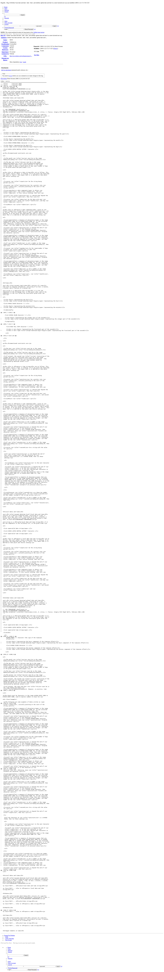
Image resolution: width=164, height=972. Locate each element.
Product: (5, 42)
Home (5, 7)
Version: (5, 47)
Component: (5, 46)
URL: (5, 56)
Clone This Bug (9, 938)
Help (6, 21)
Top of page (8, 940)
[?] (5, 16)
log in (10, 76)
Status (5, 40)
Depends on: (5, 58)
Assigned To (5, 53)
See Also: (36, 55)
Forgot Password (9, 27)
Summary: (4, 37)
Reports (7, 18)
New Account (8, 22)
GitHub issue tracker (38, 32)
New (6, 8)
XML (6, 937)
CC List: (36, 51)
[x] (58, 26)
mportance (5, 52)
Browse (7, 10)
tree (21, 62)
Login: (6, 29)
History (56, 48)
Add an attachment (6, 70)
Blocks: (5, 60)
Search (6, 11)
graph (24, 62)
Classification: (5, 44)
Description (4, 78)
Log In (6, 24)
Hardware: (5, 49)
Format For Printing (9, 935)
